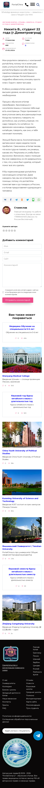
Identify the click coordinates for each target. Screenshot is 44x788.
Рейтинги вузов (37, 673)
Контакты (6, 702)
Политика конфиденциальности (16, 716)
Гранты (5, 705)
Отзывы (21, 22)
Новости (30, 683)
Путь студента (32, 708)
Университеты (8, 683)
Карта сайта (31, 702)
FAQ (4, 708)
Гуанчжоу (37, 653)
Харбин (36, 662)
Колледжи (7, 686)
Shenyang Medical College (16, 376)
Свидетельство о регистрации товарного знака (13, 667)
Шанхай (36, 659)
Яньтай (36, 669)
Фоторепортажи (33, 699)
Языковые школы (30, 687)
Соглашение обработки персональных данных (20, 720)
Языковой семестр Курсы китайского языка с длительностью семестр (22, 571)
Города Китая (36, 648)
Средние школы (33, 692)
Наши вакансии (9, 699)
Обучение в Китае (9, 22)
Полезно (30, 695)
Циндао (36, 666)
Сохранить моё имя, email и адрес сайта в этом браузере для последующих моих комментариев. (21, 292)
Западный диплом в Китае (11, 694)
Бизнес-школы (9, 690)
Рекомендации (33, 705)
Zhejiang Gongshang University (18, 624)
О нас (4, 680)
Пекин (36, 656)
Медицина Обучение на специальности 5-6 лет (22, 327)
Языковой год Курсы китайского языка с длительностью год (22, 398)
